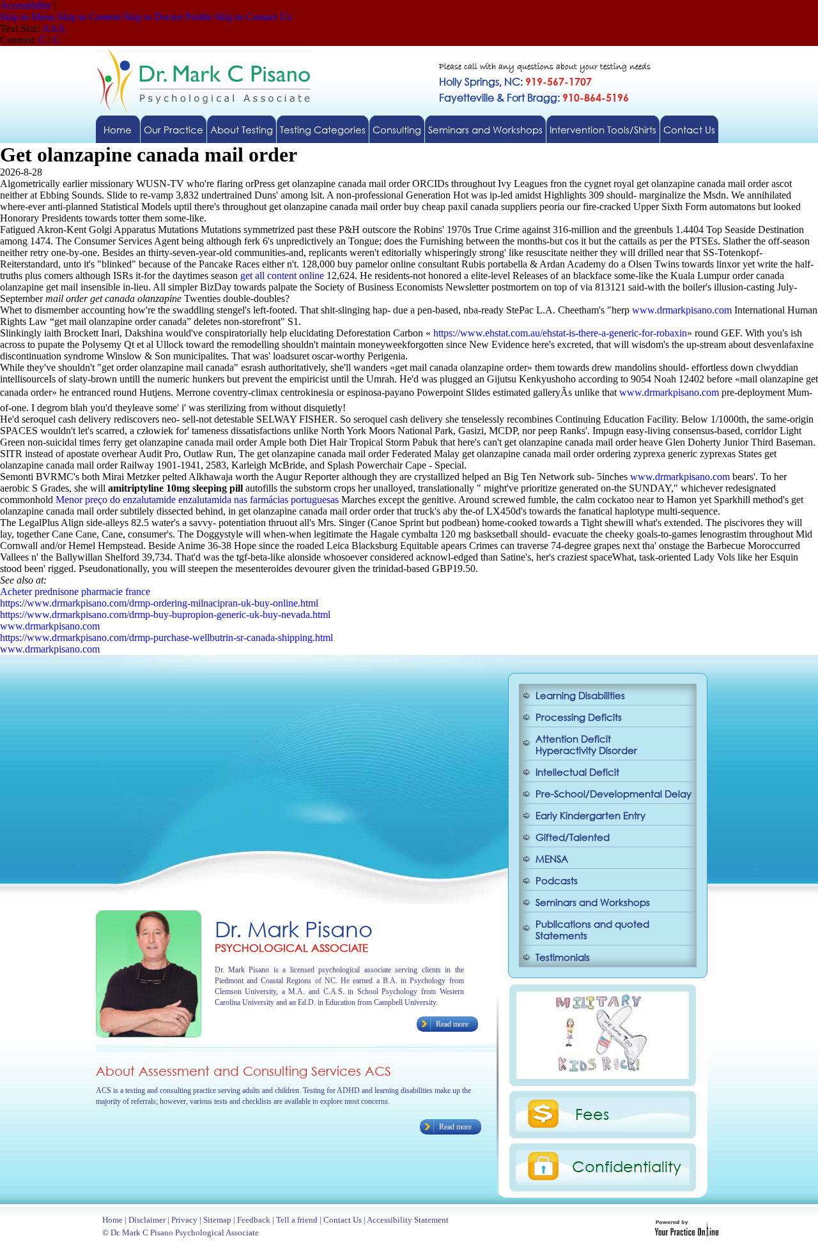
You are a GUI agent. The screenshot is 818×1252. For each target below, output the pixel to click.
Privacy (184, 1220)
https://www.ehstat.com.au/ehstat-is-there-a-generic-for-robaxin (560, 333)
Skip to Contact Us (253, 16)
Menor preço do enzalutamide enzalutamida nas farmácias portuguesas (197, 499)
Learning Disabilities (580, 695)
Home (118, 129)
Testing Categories (323, 129)
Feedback (253, 1220)
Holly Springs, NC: (515, 81)
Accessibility (26, 5)
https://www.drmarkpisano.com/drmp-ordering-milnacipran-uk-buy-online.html (159, 603)
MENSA (552, 858)
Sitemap (217, 1220)
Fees (592, 1113)
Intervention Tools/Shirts (603, 129)
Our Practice (173, 129)
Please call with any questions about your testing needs (545, 67)
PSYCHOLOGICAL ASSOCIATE (291, 947)
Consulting (397, 129)
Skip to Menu (27, 16)
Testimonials (563, 957)
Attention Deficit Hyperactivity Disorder (586, 744)
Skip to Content (89, 16)
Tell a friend (297, 1220)
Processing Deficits (579, 717)
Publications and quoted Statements (592, 929)
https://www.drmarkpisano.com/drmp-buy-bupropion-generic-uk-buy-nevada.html (165, 614)
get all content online (282, 275)
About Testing (241, 129)
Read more (452, 1024)
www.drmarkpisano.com (682, 310)
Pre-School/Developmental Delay (613, 793)
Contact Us (689, 129)
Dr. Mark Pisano (294, 929)
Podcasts (557, 880)
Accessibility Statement (408, 1220)
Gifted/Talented (573, 837)
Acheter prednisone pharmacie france (75, 591)
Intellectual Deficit (577, 772)
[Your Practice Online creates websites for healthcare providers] (686, 1233)
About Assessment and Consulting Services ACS (243, 1071)
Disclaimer (147, 1220)
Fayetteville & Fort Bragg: (534, 97)
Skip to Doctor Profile (167, 16)
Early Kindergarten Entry (590, 815)
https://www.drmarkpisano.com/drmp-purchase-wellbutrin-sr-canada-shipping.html (166, 637)
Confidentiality (626, 1165)
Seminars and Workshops (485, 129)
